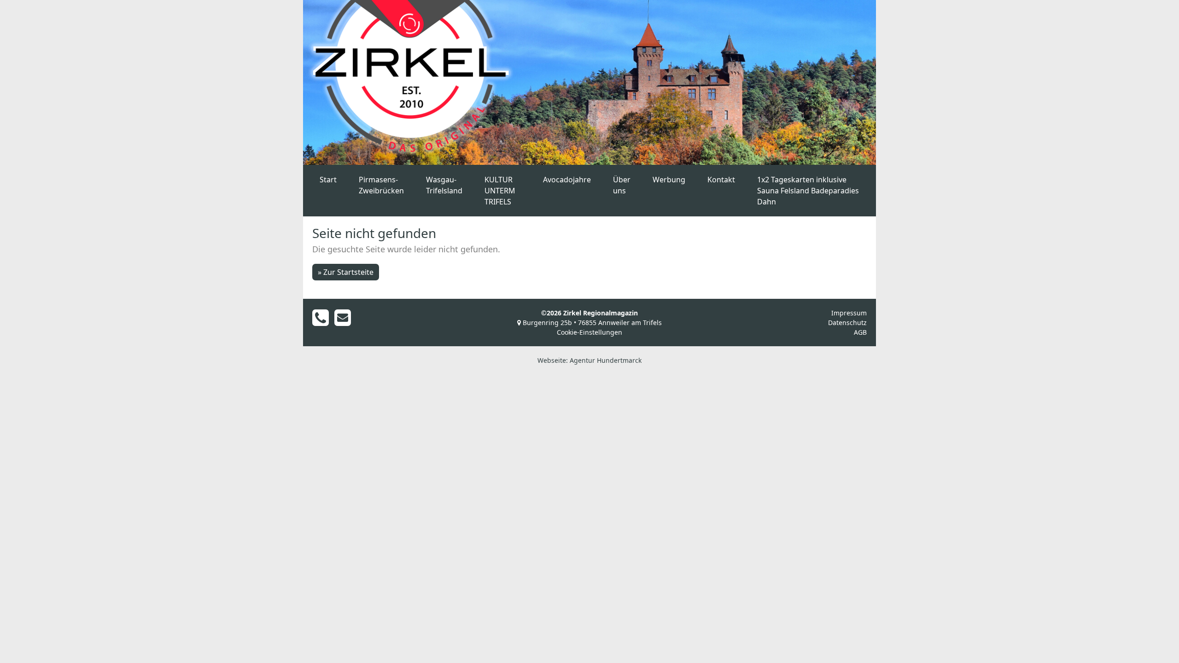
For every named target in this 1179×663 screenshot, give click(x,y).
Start (328, 179)
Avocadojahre (567, 179)
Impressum (849, 312)
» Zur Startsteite (346, 272)
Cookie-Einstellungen (589, 332)
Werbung (669, 179)
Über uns (621, 185)
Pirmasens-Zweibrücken (381, 185)
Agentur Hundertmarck (606, 360)
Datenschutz (847, 322)
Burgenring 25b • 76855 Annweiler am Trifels (591, 322)
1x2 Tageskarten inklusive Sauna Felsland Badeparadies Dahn (808, 190)
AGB (860, 332)
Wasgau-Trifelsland (444, 185)
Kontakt (721, 179)
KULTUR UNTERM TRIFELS (499, 190)
